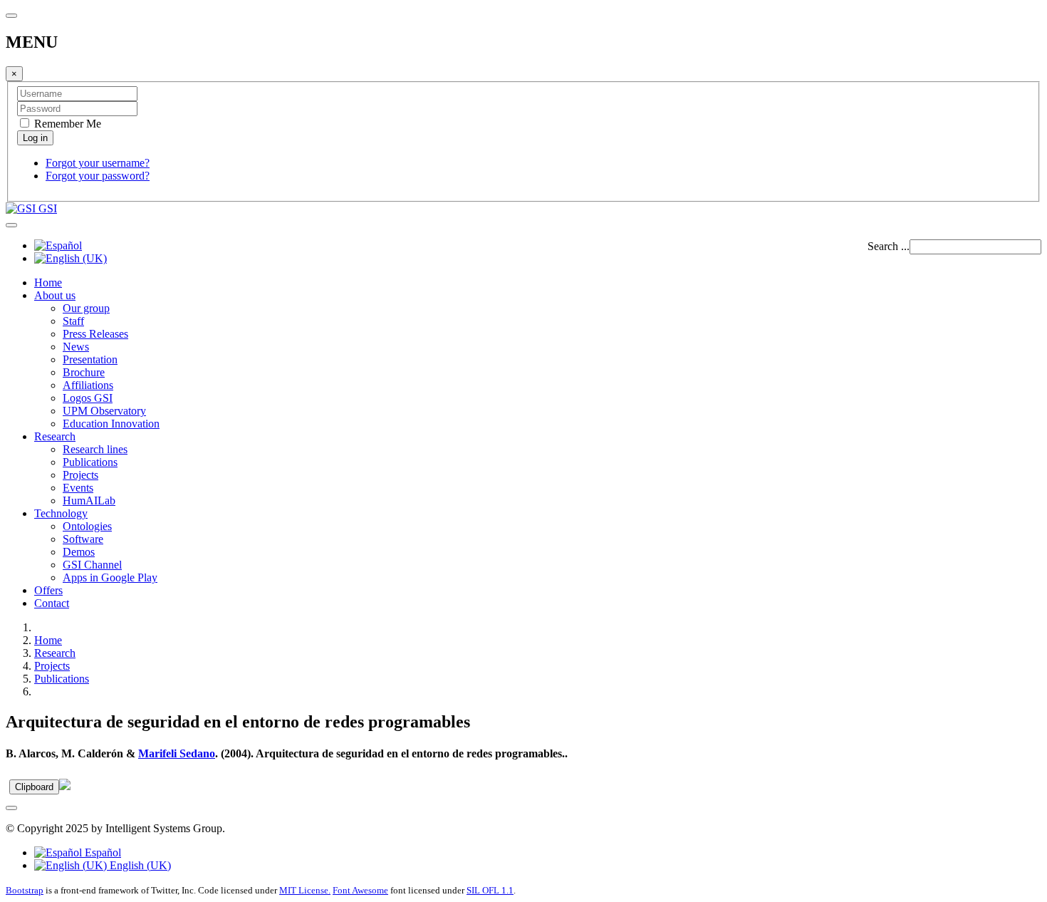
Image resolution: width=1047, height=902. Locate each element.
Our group (86, 308)
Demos (79, 552)
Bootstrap (24, 890)
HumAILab (89, 500)
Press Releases (95, 334)
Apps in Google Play (110, 577)
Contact (51, 603)
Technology (61, 513)
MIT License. (304, 890)
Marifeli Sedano (176, 753)
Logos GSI (88, 398)
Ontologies (87, 526)
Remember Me (66, 124)
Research (54, 436)
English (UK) (139, 865)
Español (101, 852)
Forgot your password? (98, 176)
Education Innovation (111, 424)
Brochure (84, 372)
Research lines (95, 449)
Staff (73, 321)
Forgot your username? (98, 163)
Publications (90, 462)
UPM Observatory (104, 411)
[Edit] (65, 786)
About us (54, 295)
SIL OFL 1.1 (490, 890)
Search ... (889, 246)
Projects (80, 475)
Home (48, 282)
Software (83, 539)
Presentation (90, 359)
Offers (48, 590)
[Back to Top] (11, 808)
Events (78, 488)
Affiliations (88, 385)
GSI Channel (92, 565)
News (76, 347)
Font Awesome (360, 890)
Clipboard (34, 787)
